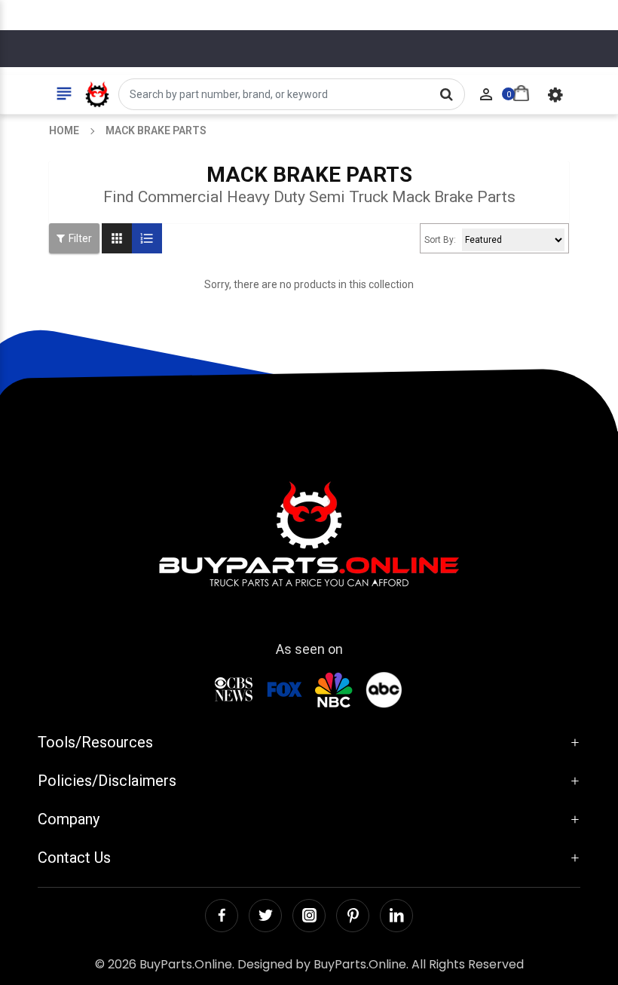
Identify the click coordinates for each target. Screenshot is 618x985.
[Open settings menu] (555, 94)
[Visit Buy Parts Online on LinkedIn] (396, 915)
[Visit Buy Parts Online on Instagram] (309, 915)
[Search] (446, 94)
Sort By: (440, 240)
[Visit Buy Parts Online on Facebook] (221, 915)
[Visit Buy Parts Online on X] (265, 915)
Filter (80, 238)
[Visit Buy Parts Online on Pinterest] (352, 915)
